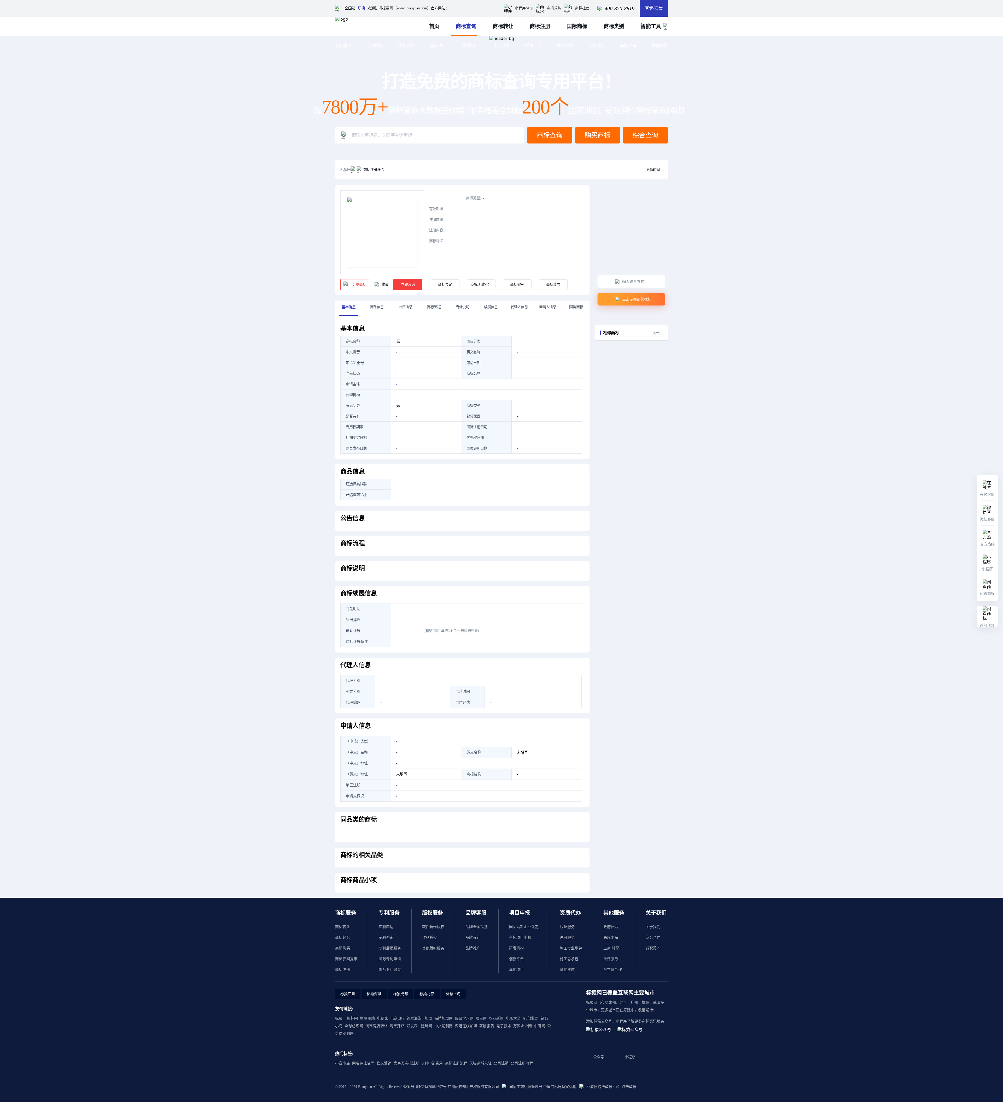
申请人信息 (547, 307)
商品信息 (377, 307)
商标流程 (434, 307)
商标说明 (462, 307)
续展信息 (491, 307)
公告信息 (405, 307)
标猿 (338, 1018)
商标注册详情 (373, 170)
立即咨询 (408, 284)
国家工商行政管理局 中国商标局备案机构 (542, 1087)
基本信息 (348, 307)
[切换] (361, 8)
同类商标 (576, 307)
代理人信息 (519, 307)
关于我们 (653, 927)
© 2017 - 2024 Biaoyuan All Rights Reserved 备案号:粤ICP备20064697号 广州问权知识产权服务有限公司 (417, 1087)
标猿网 (345, 170)
